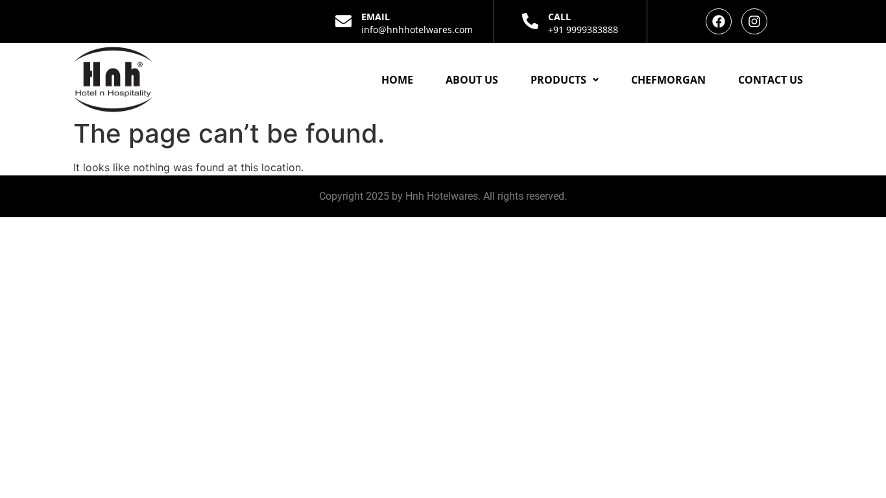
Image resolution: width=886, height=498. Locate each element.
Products (558, 80)
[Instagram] (754, 21)
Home (397, 80)
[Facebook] (719, 21)
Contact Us (770, 80)
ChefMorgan (668, 80)
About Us (472, 80)
